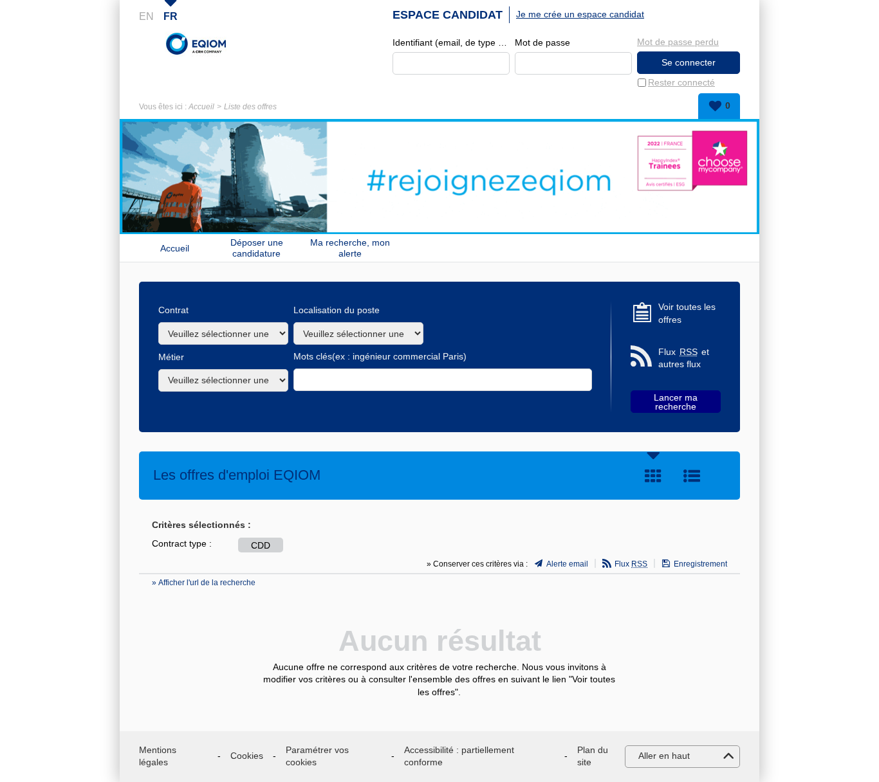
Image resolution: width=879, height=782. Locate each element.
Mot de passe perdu (678, 42)
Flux (631, 563)
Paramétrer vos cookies (317, 756)
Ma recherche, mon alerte (350, 248)
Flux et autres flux (683, 358)
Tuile (653, 476)
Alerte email (567, 563)
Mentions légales (157, 756)
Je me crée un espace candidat (580, 14)
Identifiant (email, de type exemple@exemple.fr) (451, 42)
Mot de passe (542, 42)
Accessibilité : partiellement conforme (459, 756)
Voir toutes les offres (687, 313)
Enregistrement (700, 563)
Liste (691, 476)
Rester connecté (681, 82)
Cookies (246, 755)
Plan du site (592, 756)
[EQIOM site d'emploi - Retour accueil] (196, 44)
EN (146, 16)
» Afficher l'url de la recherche (203, 582)
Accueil (201, 106)
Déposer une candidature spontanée (256, 248)
